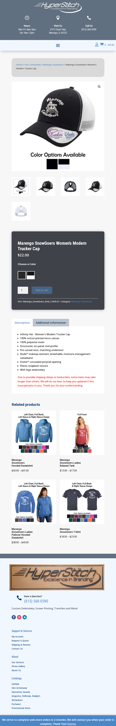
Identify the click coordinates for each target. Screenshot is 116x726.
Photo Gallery (18, 666)
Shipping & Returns (21, 644)
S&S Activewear (19, 687)
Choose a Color (27, 264)
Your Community (32, 64)
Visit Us (58, 25)
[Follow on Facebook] (14, 617)
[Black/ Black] (21, 275)
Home (19, 64)
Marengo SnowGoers (53, 64)
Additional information (51, 322)
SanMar (15, 684)
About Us (16, 670)
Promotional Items (21, 708)
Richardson (17, 700)
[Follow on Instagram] (19, 617)
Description (22, 322)
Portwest (16, 704)
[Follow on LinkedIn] (25, 617)
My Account (17, 636)
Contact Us (17, 648)
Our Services (18, 662)
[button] (99, 86)
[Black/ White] (30, 275)
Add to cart (41, 290)
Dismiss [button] (71, 724)
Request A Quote (20, 640)
